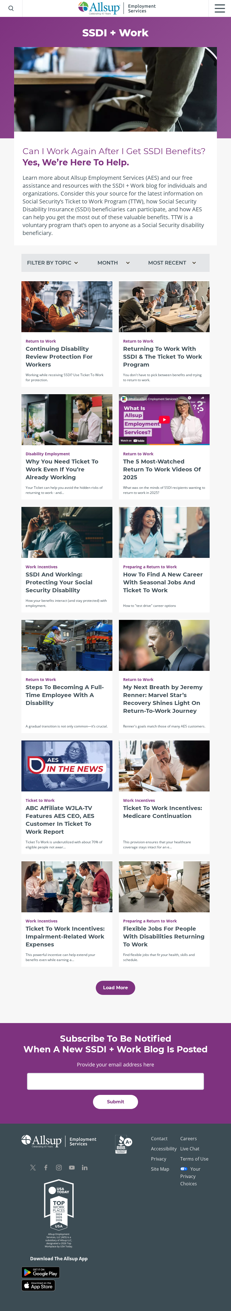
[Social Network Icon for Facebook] (46, 1168)
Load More (115, 987)
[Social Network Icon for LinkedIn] (85, 1168)
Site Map (160, 1169)
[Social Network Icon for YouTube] (72, 1168)
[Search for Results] (11, 8)
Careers (188, 1138)
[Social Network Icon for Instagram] (59, 1168)
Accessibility (164, 1149)
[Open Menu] (219, 8)
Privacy (158, 1159)
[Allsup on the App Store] (38, 1285)
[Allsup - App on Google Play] (40, 1272)
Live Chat (189, 1149)
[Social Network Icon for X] (33, 1168)
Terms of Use (194, 1159)
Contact (159, 1138)
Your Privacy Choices (190, 1176)
